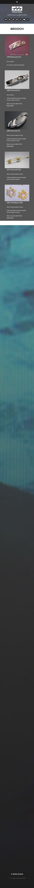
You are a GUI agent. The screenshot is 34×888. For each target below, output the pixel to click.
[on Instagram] (20, 19)
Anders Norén (21, 878)
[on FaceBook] (27, 19)
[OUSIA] (17, 9)
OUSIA (20, 874)
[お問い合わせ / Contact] (16, 19)
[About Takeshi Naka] (5, 19)
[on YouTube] (24, 19)
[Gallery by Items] (13, 19)
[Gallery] (9, 19)
